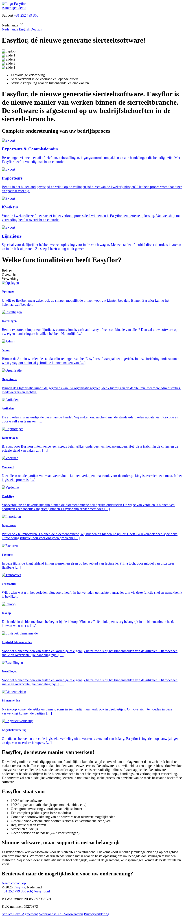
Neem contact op (14, 883)
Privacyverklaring (96, 914)
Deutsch (36, 29)
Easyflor (19, 887)
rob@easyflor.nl (38, 891)
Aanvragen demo (14, 8)
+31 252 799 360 (26, 15)
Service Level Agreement (20, 914)
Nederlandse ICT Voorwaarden (61, 914)
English (24, 29)
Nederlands (10, 29)
